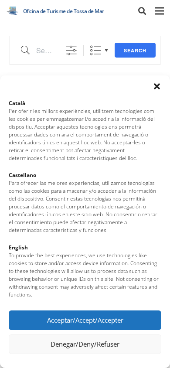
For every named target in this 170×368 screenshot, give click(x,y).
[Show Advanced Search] (71, 50)
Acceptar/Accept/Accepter (85, 320)
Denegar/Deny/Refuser (85, 344)
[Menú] (159, 11)
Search (135, 50)
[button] (157, 86)
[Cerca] (142, 11)
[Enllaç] (13, 11)
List (95, 50)
